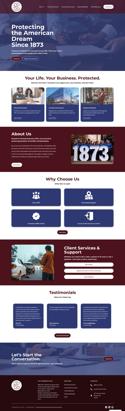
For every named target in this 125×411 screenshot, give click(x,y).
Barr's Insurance (20, 407)
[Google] (112, 407)
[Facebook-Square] (106, 407)
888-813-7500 (98, 385)
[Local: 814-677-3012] (91, 389)
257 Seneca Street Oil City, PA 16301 (99, 395)
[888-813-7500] (91, 385)
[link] (102, 385)
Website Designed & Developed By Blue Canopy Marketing (49, 407)
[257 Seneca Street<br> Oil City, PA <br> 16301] (91, 395)
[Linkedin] (109, 407)
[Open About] (44, 6)
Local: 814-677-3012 (100, 389)
